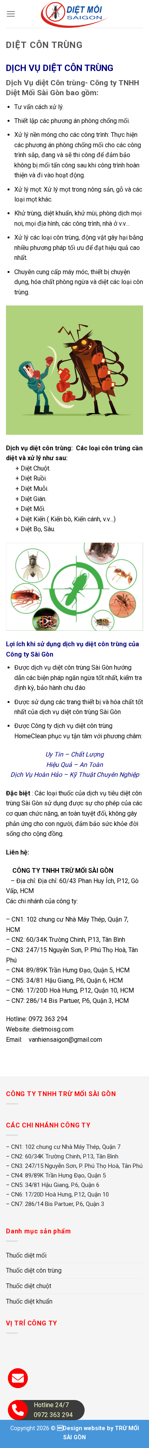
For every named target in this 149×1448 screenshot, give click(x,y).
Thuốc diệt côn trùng (34, 1270)
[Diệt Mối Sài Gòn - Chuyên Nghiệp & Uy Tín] (74, 14)
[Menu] (10, 13)
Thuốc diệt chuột (28, 1286)
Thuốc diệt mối (26, 1255)
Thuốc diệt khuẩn (29, 1301)
